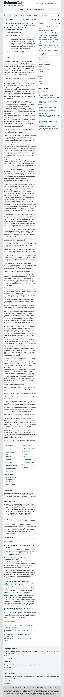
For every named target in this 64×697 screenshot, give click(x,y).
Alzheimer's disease (29, 448)
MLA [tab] (21, 520)
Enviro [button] (22, 15)
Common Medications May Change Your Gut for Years (49, 98)
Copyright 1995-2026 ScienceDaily (13, 690)
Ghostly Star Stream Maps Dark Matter (48, 33)
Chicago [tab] (32, 520)
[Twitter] (15, 52)
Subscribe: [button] (50, 3)
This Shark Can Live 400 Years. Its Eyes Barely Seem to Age (49, 101)
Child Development (43, 79)
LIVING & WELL (41, 76)
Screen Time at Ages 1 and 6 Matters (48, 37)
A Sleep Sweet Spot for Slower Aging (48, 35)
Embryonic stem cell (29, 465)
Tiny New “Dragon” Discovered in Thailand (49, 48)
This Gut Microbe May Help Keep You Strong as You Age (48, 122)
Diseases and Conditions (10, 455)
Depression (41, 74)
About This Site (11, 688)
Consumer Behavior (11, 465)
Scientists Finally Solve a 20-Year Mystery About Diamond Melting (20, 639)
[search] (58, 15)
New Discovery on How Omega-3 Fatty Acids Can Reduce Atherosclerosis (18, 609)
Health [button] (10, 15)
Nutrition (8, 459)
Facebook (8, 667)
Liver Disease (42, 59)
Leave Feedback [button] (10, 681)
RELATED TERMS (26, 445)
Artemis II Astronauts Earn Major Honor (48, 45)
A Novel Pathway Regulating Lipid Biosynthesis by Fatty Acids (19, 546)
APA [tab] (26, 520)
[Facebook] (12, 52)
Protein (26, 454)
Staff (17, 688)
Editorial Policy (45, 688)
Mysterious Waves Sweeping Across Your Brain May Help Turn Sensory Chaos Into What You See (49, 112)
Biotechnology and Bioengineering (11, 478)
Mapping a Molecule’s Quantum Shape (48, 39)
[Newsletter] (58, 3)
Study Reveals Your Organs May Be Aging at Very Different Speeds (18, 635)
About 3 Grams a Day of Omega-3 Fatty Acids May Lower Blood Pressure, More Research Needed (18, 596)
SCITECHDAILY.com (14, 622)
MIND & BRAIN (41, 67)
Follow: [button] (38, 3)
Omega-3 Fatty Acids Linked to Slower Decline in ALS (20, 570)
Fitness (40, 81)
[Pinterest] (17, 52)
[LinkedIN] (20, 52)
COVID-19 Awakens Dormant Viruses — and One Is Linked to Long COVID (48, 125)
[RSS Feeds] (55, 3)
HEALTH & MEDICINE (42, 57)
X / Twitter (8, 670)
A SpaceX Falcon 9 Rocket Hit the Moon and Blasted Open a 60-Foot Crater (18, 626)
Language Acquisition (44, 69)
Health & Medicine (10, 449)
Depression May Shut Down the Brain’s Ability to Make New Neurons (48, 94)
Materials (6, 493)
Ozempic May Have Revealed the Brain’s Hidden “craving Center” (49, 116)
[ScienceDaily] (14, 3)
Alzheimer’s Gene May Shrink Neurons (48, 50)
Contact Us (8, 683)
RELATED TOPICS (9, 445)
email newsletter (39, 9)
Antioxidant (27, 457)
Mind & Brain (8, 462)
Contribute (22, 688)
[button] (52, 20)
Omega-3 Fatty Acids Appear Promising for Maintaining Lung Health (16, 559)
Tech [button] (16, 15)
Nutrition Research (11, 468)
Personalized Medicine (44, 64)
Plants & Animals (9, 474)
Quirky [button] (36, 15)
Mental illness (28, 459)
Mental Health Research (45, 62)
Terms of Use (53, 688)
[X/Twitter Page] (45, 3)
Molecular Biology (11, 484)
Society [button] (29, 15)
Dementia (41, 71)
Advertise (29, 688)
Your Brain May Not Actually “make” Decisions (47, 107)
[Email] (23, 52)
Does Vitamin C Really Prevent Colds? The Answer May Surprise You (19, 631)
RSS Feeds (9, 658)
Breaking (40, 23)
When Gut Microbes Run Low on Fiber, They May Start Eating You (48, 129)
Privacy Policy (36, 688)
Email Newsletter (10, 656)
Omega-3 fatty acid (29, 462)
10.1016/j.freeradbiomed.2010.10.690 (16, 515)
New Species (10, 482)
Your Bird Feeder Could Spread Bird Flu (48, 30)
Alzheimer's (9, 471)
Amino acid (27, 451)
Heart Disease (10, 452)
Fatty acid (26, 467)
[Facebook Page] (42, 3)
